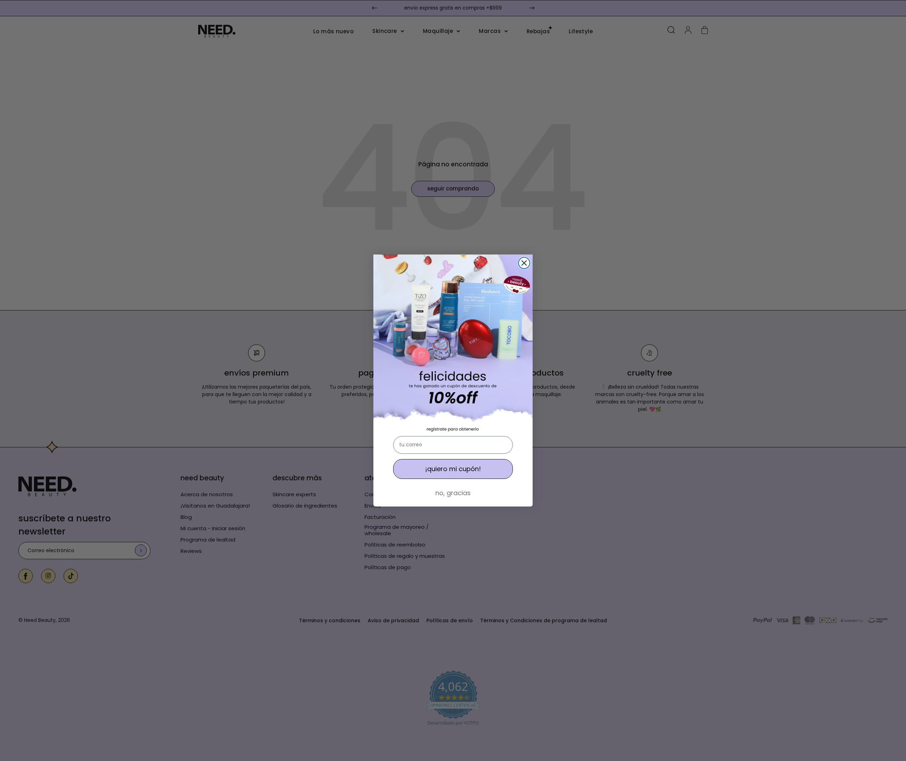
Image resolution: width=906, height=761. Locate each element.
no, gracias (453, 492)
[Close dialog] (524, 263)
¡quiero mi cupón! (453, 468)
